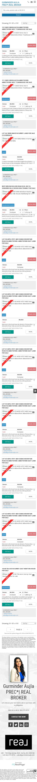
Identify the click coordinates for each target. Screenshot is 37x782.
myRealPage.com (18, 764)
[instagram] (26, 724)
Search (18, 15)
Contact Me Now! (18, 717)
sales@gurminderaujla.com (10, 74)
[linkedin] (21, 724)
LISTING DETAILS (8, 63)
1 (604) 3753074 (7, 72)
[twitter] (16, 724)
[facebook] (10, 724)
